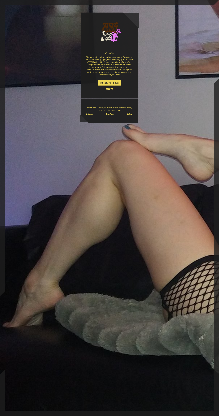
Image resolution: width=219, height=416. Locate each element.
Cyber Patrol (110, 114)
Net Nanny (89, 114)
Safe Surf (130, 114)
